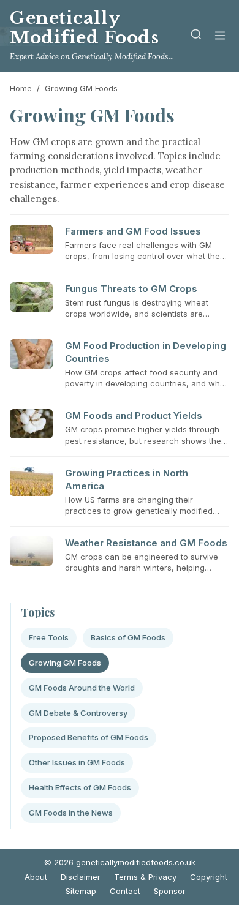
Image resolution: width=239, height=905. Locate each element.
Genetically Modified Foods (84, 27)
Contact (125, 891)
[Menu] (220, 36)
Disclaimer (81, 877)
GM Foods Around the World (82, 688)
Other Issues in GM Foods (77, 762)
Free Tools (49, 637)
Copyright (208, 877)
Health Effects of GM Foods (80, 787)
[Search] (196, 36)
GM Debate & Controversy (78, 713)
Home (21, 88)
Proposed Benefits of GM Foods (88, 737)
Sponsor (170, 891)
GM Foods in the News (71, 812)
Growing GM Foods (65, 662)
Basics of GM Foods (128, 637)
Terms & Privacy (145, 877)
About (36, 877)
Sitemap (81, 891)
